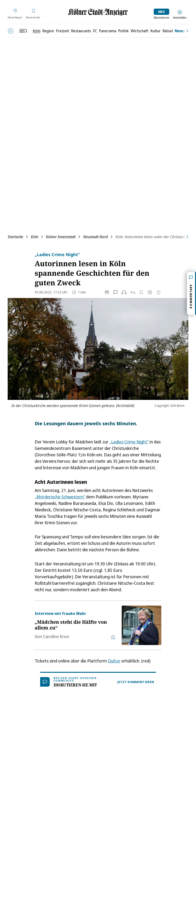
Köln (34, 236)
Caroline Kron (56, 636)
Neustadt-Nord (95, 236)
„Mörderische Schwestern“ (60, 497)
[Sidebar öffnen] (23, 31)
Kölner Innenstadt (61, 236)
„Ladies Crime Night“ (129, 442)
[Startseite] (98, 12)
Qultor (114, 661)
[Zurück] (11, 31)
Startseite (15, 236)
